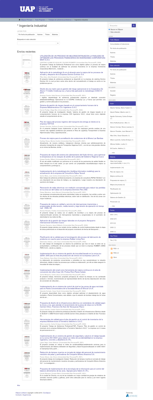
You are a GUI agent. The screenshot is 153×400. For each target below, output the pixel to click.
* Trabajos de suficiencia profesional (59, 20)
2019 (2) (113, 223)
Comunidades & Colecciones (119, 44)
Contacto (19, 395)
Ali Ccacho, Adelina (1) (117, 148)
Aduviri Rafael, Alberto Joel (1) (120, 112)
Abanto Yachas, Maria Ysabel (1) (121, 108)
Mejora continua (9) (116, 176)
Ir (57, 43)
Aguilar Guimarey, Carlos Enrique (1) (121, 117)
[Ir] (134, 25)
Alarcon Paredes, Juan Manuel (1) (121, 131)
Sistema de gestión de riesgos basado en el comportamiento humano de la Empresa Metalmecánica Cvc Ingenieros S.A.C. (69, 106)
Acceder (113, 91)
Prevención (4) (115, 202)
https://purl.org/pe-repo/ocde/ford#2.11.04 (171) (120, 162)
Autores (39, 34)
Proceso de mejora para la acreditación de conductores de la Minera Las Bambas (71, 138)
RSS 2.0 (116, 253)
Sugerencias (27, 395)
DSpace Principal (26, 20)
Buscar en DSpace (117, 29)
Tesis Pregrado (40, 20)
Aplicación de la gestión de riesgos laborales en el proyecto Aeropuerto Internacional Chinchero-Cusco (67, 221)
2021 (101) (114, 214)
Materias (55, 34)
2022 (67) (113, 219)
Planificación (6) (115, 189)
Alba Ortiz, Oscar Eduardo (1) (120, 135)
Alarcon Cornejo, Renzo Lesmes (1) (122, 127)
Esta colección (115, 32)
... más (112, 153)
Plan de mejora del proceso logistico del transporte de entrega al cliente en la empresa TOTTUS (70, 122)
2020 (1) (113, 227)
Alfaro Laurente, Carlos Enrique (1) (121, 140)
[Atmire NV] (131, 395)
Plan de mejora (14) (116, 172)
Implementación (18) (117, 167)
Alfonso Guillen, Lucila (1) (118, 144)
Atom (115, 257)
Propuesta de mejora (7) (118, 180)
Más (18, 385)
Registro (113, 95)
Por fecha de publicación (27, 34)
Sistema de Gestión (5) (117, 197)
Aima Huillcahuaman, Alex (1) (120, 123)
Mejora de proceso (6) (117, 185)
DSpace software (21, 393)
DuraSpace (47, 393)
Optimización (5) (115, 193)
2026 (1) (113, 232)
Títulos (47, 34)
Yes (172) (113, 240)
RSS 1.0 (116, 248)
